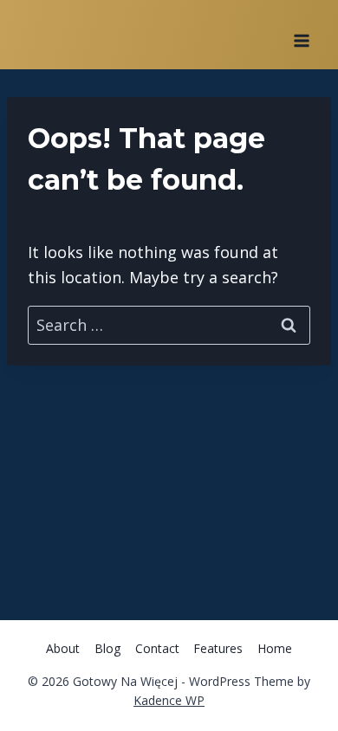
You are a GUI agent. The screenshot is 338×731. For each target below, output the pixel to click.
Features (218, 648)
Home (274, 648)
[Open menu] (301, 34)
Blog (107, 648)
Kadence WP (169, 700)
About (63, 648)
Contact (157, 648)
